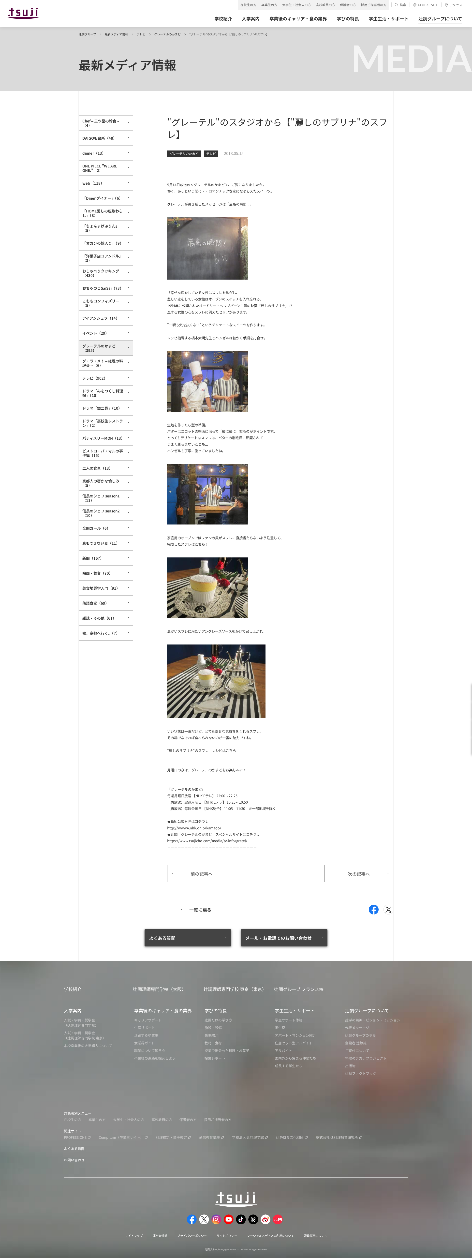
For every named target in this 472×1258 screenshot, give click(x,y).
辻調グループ (87, 34)
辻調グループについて (367, 1010)
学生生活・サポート (295, 1010)
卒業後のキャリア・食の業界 (163, 1010)
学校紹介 (73, 989)
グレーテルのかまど (167, 34)
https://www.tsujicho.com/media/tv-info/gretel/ (207, 840)
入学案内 (73, 1010)
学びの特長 (216, 1010)
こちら (231, 750)
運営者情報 (160, 1235)
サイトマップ (134, 1235)
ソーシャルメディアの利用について (270, 1235)
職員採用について (315, 1235)
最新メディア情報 (116, 34)
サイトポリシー (227, 1235)
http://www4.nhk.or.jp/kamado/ (194, 827)
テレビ (141, 34)
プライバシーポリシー (192, 1235)
